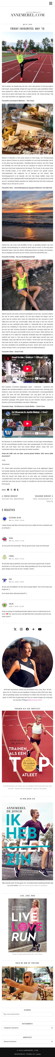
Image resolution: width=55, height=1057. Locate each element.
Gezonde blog (15, 517)
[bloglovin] (33, 629)
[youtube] (39, 629)
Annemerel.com (30, 1050)
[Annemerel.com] (27, 10)
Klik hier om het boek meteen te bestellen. (33, 885)
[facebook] (27, 629)
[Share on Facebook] (8, 489)
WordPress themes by (27, 1054)
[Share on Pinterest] (15, 489)
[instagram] (21, 629)
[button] (51, 3)
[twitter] (15, 629)
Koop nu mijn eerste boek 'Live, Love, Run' (27, 954)
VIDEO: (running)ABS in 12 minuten (43, 499)
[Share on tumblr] (17, 489)
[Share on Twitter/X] (11, 489)
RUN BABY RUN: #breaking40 (13, 497)
